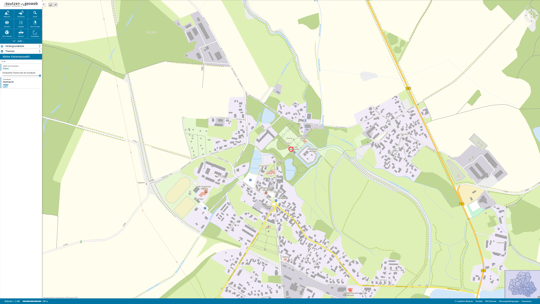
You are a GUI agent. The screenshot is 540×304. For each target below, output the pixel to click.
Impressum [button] (527, 301)
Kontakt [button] (479, 301)
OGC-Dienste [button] (490, 301)
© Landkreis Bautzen (464, 301)
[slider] (22, 76)
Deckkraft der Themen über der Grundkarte (19, 73)
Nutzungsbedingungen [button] (509, 301)
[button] (21, 41)
